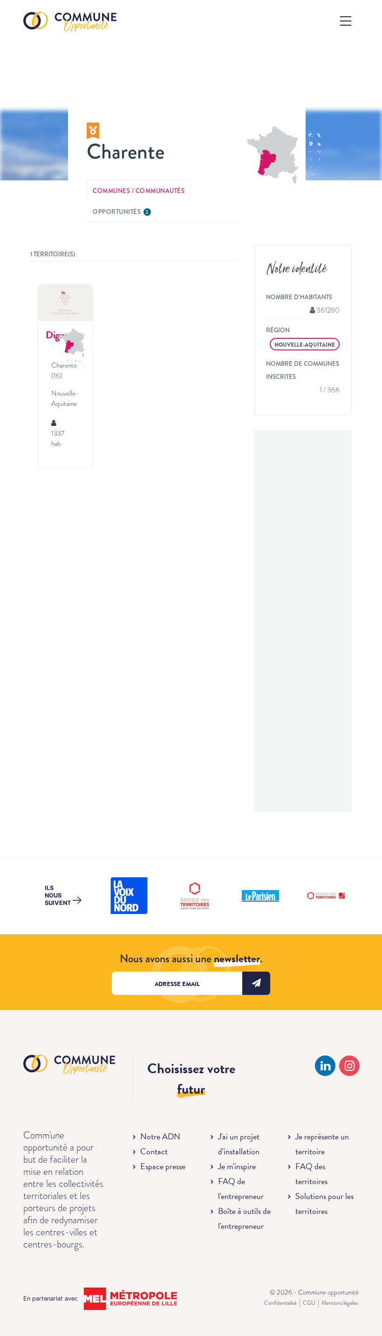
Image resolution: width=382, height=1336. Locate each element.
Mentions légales (339, 1303)
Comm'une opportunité (69, 22)
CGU (309, 1303)
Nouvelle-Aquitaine (304, 345)
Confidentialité (280, 1303)
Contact (154, 1151)
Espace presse (162, 1166)
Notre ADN (160, 1136)
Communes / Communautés (138, 190)
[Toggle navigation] (346, 21)
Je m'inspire (237, 1166)
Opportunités (121, 211)
